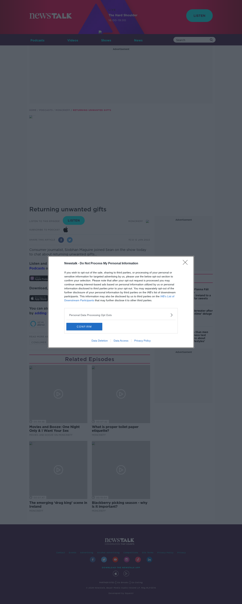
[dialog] (121, 302)
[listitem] (121, 315)
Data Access (121, 340)
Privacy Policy (142, 340)
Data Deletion (100, 340)
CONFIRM (84, 326)
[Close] (186, 263)
